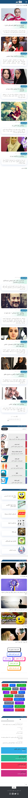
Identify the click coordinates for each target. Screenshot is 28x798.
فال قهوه (22, 688)
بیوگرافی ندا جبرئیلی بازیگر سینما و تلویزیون (15, 90)
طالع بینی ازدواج (8, 699)
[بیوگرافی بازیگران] (8, 660)
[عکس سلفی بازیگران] (14, 665)
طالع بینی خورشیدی (19, 699)
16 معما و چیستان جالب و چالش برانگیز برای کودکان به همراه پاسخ (14, 593)
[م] (18, 794)
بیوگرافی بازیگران (8, 659)
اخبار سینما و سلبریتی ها (14, 649)
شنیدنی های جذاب (8, 706)
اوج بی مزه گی (19, 733)
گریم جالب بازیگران (19, 659)
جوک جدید (25, 626)
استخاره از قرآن (7, 688)
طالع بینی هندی (8, 695)
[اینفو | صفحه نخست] (17, 2)
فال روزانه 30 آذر (23, 576)
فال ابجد (15, 688)
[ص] (10, 794)
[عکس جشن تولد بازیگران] (14, 670)
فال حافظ (22, 692)
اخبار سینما (23, 22)
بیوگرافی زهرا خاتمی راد (18, 126)
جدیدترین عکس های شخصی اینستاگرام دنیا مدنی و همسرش (13, 281)
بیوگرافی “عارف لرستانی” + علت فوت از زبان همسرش (14, 314)
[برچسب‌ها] (20, 719)
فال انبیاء (6, 692)
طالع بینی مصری (19, 695)
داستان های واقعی (19, 706)
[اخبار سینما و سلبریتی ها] (14, 651)
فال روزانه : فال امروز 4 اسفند (21, 642)
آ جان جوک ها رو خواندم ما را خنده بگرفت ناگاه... (12, 724)
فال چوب (5, 685)
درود (21, 729)
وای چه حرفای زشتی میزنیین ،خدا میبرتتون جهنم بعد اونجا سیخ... (11, 738)
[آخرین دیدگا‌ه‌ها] (7, 719)
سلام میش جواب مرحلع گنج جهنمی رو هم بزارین (12, 743)
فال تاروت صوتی (19, 709)
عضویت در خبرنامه (8, 709)
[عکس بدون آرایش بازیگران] (14, 656)
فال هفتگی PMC (21, 685)
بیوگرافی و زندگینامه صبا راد (17, 156)
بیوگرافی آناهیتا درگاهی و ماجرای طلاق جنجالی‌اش (14, 375)
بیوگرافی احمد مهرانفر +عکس (16, 404)
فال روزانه (14, 692)
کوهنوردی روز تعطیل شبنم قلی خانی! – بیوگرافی (14, 26)
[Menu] (26, 2)
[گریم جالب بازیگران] (19, 660)
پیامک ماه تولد (19, 702)
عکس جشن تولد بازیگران (14, 668)
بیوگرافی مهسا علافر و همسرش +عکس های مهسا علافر (14, 345)
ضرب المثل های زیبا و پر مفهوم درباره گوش (18, 610)
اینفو (13, 790)
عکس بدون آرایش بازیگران (14, 654)
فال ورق (12, 685)
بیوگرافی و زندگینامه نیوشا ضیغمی (15, 56)
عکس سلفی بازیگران (14, 663)
